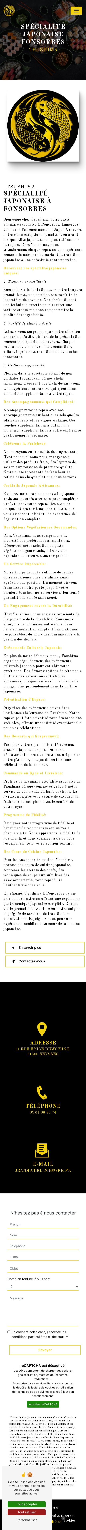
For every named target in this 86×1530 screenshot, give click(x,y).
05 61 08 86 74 (43, 1112)
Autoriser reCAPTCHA (43, 1404)
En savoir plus (30, 948)
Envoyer (45, 1350)
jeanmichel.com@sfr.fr (43, 1171)
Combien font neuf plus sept (29, 1279)
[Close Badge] (63, 1518)
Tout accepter (26, 1504)
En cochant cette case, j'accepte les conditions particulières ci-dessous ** (40, 1334)
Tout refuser (26, 1512)
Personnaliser (27, 1520)
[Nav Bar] (76, 11)
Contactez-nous (32, 961)
